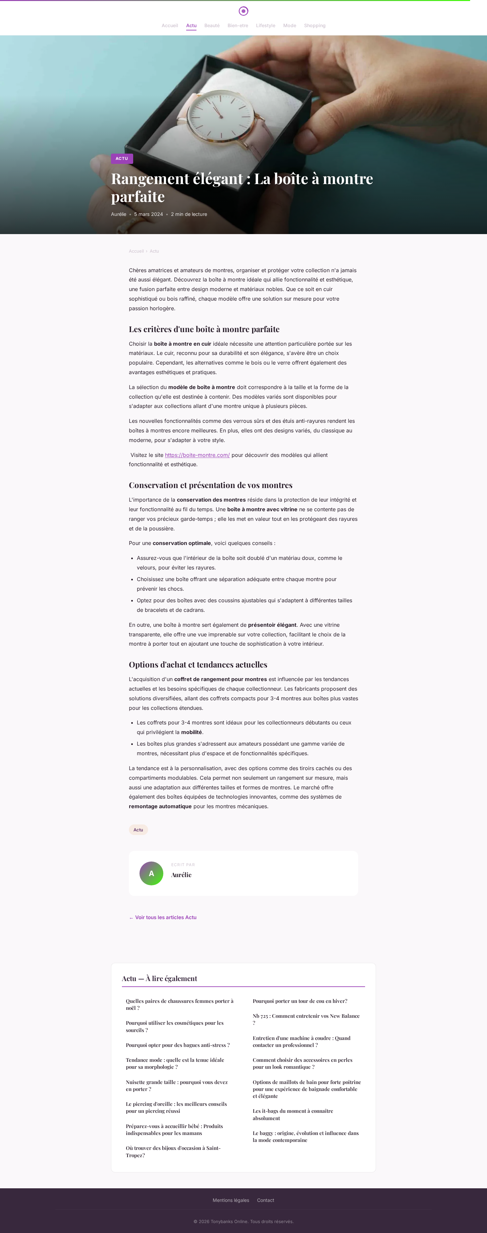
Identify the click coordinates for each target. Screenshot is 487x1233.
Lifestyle (265, 25)
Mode (289, 25)
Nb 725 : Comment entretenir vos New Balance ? (306, 1019)
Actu (191, 25)
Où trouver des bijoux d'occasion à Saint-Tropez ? (173, 1151)
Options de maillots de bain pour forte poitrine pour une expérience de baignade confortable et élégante (307, 1089)
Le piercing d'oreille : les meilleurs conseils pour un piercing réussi (176, 1107)
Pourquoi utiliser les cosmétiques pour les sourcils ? (175, 1026)
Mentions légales (231, 1200)
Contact (265, 1200)
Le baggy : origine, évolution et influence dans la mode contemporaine (306, 1136)
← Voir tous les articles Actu (162, 917)
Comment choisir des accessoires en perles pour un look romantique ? (302, 1063)
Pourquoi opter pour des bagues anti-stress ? (178, 1045)
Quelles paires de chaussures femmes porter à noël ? (180, 1004)
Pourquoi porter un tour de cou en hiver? (300, 1001)
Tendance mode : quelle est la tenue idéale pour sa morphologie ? (175, 1063)
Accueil (170, 25)
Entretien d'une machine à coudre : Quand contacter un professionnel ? (302, 1041)
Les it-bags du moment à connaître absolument (293, 1114)
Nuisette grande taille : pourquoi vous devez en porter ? (177, 1085)
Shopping (315, 25)
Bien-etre (238, 25)
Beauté (212, 25)
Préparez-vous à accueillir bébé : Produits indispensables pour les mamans (174, 1129)
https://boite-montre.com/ (197, 455)
